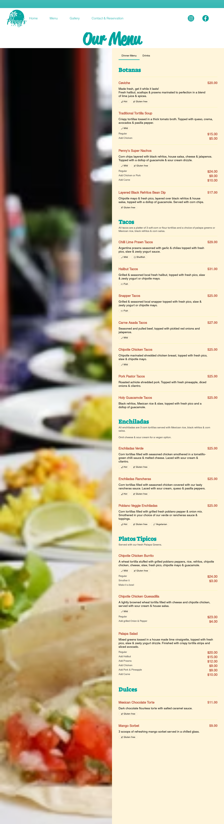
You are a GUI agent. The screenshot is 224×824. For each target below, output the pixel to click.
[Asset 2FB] (205, 18)
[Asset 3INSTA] (191, 18)
